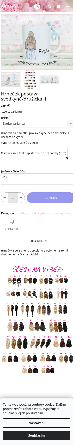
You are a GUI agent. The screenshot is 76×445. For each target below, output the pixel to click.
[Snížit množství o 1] (4, 197)
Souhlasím (36, 435)
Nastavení (37, 423)
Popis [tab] (32, 241)
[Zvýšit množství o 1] (21, 197)
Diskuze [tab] (42, 241)
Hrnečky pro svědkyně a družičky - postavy (43, 213)
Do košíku (51, 198)
